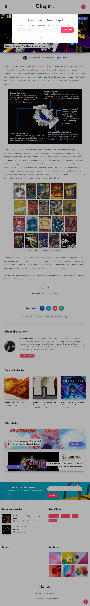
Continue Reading (45, 38)
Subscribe (68, 30)
